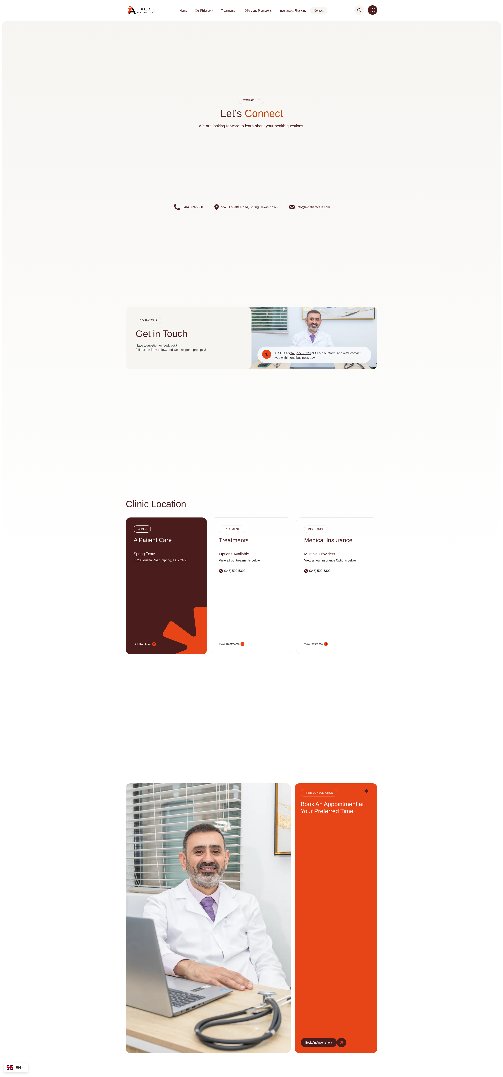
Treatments (228, 10)
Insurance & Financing (293, 10)
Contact (318, 10)
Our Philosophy (204, 10)
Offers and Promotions (258, 10)
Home (183, 10)
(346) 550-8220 (300, 353)
